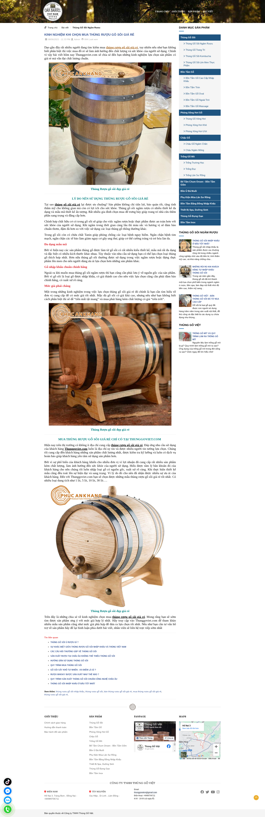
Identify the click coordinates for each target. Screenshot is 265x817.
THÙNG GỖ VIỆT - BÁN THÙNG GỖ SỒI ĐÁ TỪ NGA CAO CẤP (205, 299)
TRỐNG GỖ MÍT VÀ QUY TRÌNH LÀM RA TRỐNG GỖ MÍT (205, 336)
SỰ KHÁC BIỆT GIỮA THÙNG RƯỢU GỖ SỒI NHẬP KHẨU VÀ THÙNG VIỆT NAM (88, 647)
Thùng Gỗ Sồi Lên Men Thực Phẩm (199, 64)
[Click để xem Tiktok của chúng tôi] (8, 782)
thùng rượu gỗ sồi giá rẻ (56, 694)
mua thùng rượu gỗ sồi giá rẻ (147, 691)
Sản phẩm (194, 11)
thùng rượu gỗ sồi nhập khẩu (70, 691)
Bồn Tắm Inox (188, 222)
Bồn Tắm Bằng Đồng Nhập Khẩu (198, 203)
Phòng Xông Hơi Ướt (196, 131)
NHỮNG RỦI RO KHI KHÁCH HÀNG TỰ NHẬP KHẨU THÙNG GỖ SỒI (205, 270)
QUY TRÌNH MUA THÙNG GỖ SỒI (66, 665)
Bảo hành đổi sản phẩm (55, 732)
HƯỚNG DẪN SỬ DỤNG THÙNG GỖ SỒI (69, 660)
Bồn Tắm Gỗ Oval (195, 93)
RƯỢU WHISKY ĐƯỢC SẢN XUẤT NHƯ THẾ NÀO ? (74, 674)
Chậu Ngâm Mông (195, 150)
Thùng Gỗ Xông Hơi (196, 118)
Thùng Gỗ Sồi (188, 37)
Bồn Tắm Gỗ (187, 72)
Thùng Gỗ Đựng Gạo (192, 216)
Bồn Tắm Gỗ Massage (197, 106)
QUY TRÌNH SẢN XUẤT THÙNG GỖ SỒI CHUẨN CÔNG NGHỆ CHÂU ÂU (83, 679)
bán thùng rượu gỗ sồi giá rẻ (118, 691)
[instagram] (218, 792)
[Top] (256, 797)
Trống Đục (191, 169)
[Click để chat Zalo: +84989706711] (8, 800)
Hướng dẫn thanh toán (55, 727)
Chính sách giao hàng (55, 722)
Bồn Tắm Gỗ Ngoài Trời (197, 100)
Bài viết (208, 11)
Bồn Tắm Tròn (193, 87)
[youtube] (213, 792)
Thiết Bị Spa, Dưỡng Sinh (194, 209)
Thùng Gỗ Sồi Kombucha (198, 56)
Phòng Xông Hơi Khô (196, 125)
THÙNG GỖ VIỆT (190, 325)
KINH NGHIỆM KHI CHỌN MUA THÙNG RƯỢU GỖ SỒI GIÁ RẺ (89, 34)
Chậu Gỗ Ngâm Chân (196, 144)
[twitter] (207, 792)
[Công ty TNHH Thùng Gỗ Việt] (53, 11)
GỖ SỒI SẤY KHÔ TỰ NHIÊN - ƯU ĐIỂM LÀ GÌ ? (73, 670)
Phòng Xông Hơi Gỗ (191, 112)
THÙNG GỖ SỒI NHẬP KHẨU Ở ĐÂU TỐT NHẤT (72, 683)
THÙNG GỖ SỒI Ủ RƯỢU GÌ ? (64, 642)
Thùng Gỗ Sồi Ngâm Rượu (86, 27)
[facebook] (202, 792)
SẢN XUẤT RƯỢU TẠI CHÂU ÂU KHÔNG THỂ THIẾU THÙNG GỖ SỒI (82, 656)
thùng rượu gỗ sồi (94, 691)
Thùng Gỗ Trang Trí (195, 50)
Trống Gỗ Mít (188, 156)
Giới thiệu (178, 11)
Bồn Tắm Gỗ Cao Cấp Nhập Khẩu (199, 79)
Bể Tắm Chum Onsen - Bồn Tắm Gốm (198, 183)
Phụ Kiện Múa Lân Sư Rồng (195, 197)
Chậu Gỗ (185, 137)
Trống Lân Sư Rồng (195, 175)
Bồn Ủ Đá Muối (189, 191)
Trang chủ (162, 11)
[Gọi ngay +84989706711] (8, 809)
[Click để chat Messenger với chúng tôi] (8, 791)
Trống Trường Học (195, 162)
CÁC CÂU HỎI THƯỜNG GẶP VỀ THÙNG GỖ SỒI (73, 651)
